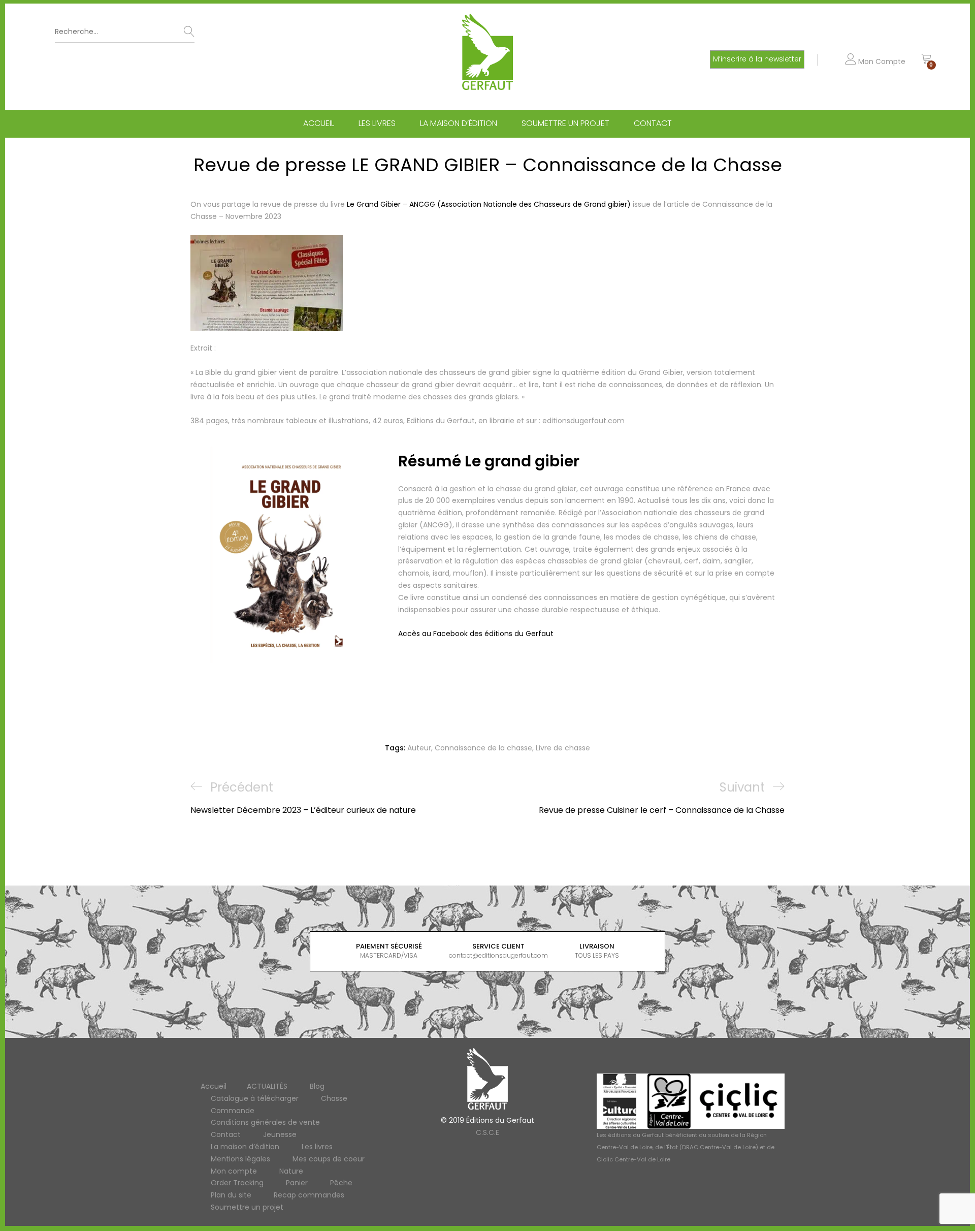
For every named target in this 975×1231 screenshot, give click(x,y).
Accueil (318, 123)
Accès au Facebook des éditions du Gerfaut (476, 633)
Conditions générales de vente (265, 1122)
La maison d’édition (458, 123)
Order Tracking (237, 1183)
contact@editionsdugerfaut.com (498, 955)
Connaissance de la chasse (483, 748)
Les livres (377, 123)
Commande (232, 1111)
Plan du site (231, 1195)
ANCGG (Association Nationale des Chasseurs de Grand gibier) (520, 204)
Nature (291, 1171)
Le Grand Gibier (373, 204)
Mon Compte (880, 61)
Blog (317, 1086)
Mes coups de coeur (328, 1159)
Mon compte (234, 1171)
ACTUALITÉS (267, 1086)
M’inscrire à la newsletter (757, 59)
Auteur (419, 748)
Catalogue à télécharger (255, 1098)
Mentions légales (240, 1159)
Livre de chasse (563, 748)
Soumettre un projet (565, 123)
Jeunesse (280, 1134)
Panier (297, 1183)
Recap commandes (309, 1195)
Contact (653, 123)
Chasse (334, 1098)
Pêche (341, 1183)
